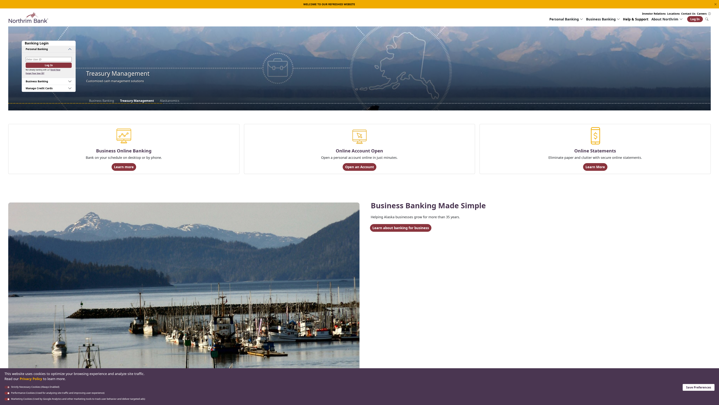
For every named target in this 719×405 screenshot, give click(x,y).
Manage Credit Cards (39, 88)
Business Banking (101, 101)
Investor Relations (654, 13)
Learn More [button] (595, 167)
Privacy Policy (31, 378)
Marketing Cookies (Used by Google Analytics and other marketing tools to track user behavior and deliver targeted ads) (78, 398)
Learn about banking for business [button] (400, 228)
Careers (702, 13)
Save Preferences (698, 387)
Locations (673, 13)
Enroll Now (55, 70)
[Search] (707, 19)
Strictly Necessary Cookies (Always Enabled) (35, 386)
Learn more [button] (124, 167)
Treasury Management (136, 101)
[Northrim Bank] (28, 17)
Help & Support (635, 19)
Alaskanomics (168, 101)
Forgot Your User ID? (35, 73)
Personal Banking (37, 49)
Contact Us (688, 13)
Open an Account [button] (359, 167)
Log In (695, 19)
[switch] (7, 393)
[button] (715, 4)
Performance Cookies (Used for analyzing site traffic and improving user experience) (57, 392)
